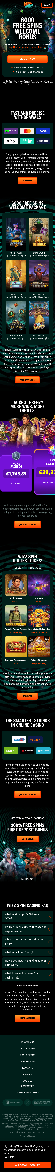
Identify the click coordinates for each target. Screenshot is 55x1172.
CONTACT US (27, 1086)
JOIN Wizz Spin (27, 794)
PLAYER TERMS (27, 1048)
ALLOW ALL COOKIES (27, 1165)
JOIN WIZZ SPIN (27, 524)
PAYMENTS (27, 1068)
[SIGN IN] (28, 5)
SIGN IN (47, 5)
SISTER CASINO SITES (27, 1092)
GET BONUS (28, 838)
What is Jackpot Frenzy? (19, 952)
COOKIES (27, 1080)
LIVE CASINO (36, 568)
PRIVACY (27, 1074)
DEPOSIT (27, 180)
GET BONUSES (27, 379)
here (27, 85)
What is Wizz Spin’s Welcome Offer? (22, 916)
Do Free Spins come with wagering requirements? (25, 929)
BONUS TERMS (27, 1055)
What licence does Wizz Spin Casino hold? (22, 975)
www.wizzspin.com (18, 1115)
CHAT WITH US (27, 1018)
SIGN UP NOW (27, 58)
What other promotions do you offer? (24, 941)
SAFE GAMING (28, 1061)
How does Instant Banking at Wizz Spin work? (25, 963)
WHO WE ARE (27, 1042)
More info (9, 1157)
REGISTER (27, 696)
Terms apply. (33, 371)
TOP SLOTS (19, 568)
